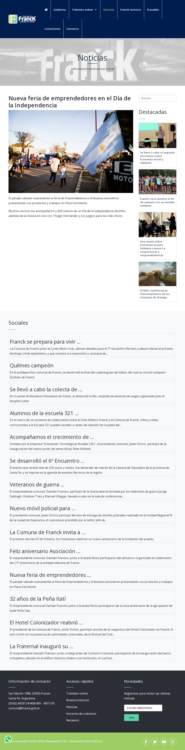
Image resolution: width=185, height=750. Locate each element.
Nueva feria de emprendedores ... (50, 574)
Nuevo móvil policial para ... (42, 508)
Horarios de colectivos (81, 714)
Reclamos (72, 720)
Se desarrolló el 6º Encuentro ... (47, 460)
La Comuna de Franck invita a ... (47, 532)
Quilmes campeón (31, 365)
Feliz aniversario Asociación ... (45, 551)
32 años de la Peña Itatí (38, 598)
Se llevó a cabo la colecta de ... (46, 389)
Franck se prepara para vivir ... (45, 341)
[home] (46, 9)
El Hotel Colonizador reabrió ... (46, 622)
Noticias (71, 707)
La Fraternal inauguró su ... (41, 646)
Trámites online (77, 693)
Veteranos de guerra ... (37, 484)
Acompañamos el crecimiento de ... (52, 436)
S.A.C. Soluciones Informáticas (82, 741)
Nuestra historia (77, 700)
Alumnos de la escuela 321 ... (44, 413)
